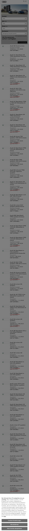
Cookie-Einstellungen (14, 520)
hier (5, 516)
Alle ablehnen (14, 524)
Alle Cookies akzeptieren (14, 528)
